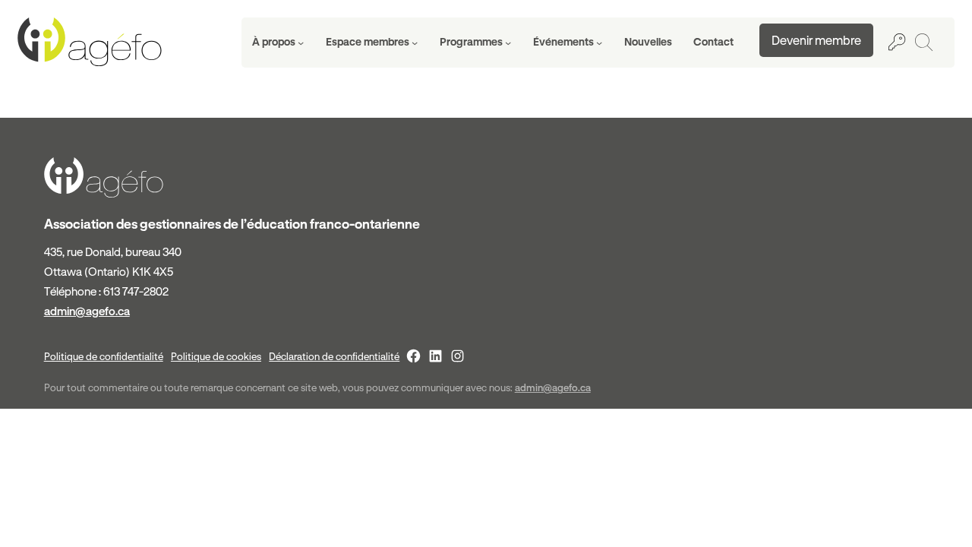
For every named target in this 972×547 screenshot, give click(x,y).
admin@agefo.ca (87, 311)
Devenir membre (816, 40)
